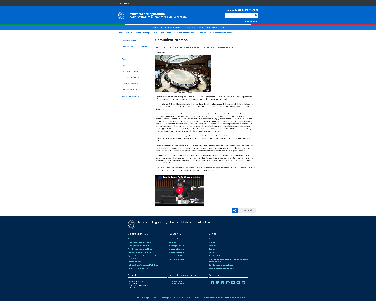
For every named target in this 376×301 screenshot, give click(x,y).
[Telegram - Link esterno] (253, 10)
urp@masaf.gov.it (176, 281)
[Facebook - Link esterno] (236, 10)
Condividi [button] (247, 210)
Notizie (129, 32)
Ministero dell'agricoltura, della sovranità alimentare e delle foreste (158, 15)
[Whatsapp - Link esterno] (257, 10)
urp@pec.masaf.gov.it (177, 283)
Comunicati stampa (142, 32)
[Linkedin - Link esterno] (246, 10)
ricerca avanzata (251, 21)
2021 (155, 32)
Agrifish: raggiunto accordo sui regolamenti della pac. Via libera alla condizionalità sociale (196, 32)
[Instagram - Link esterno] (243, 10)
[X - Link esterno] (239, 10)
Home (121, 32)
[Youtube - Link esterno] (250, 10)
